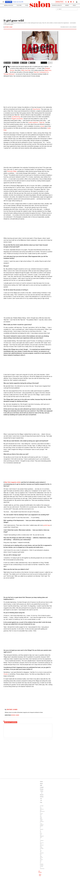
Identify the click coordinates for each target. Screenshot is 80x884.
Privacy (41, 789)
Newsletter (59, 1)
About (41, 783)
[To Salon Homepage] (40, 4)
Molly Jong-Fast (25, 70)
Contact (41, 787)
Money (67, 5)
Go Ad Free (41, 800)
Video (74, 5)
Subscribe (9, 1)
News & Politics (8, 5)
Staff (41, 785)
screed (42, 126)
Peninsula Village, (12, 171)
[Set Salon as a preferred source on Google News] (44, 63)
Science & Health (57, 5)
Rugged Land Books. (17, 118)
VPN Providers (40, 872)
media (49, 128)
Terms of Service (41, 793)
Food (26, 5)
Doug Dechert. (37, 109)
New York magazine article (13, 482)
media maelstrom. (33, 122)
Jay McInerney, (16, 116)
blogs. (5, 130)
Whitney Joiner (8, 27)
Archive (41, 796)
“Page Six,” (42, 122)
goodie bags (46, 525)
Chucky (6, 674)
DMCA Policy (40, 875)
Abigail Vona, (48, 70)
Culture (19, 5)
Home (41, 781)
